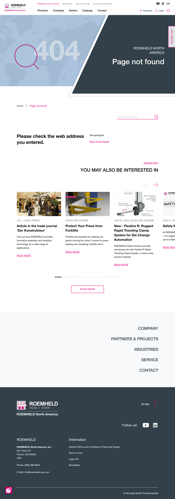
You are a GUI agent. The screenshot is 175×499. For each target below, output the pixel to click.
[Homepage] (18, 7)
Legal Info (74, 459)
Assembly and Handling (102, 4)
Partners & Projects (134, 338)
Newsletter (74, 465)
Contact (148, 370)
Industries (146, 349)
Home (20, 105)
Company (148, 328)
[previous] (146, 185)
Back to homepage (99, 141)
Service (149, 359)
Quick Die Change (82, 4)
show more (87, 289)
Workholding (67, 4)
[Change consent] (8, 490)
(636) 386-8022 (32, 465)
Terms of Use (75, 453)
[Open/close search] (168, 10)
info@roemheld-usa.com (37, 472)
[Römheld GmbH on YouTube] (158, 3)
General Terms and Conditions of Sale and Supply (94, 446)
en (168, 3)
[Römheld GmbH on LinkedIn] (162, 4)
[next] (155, 185)
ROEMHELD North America (48, 4)
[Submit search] (156, 117)
